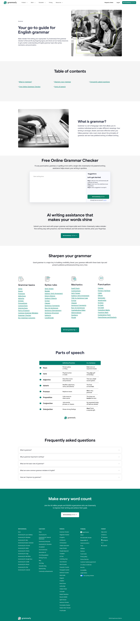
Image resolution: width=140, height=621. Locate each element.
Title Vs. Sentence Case (79, 298)
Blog (40, 560)
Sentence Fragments (52, 306)
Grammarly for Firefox (23, 551)
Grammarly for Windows (24, 537)
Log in (118, 2)
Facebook (105, 537)
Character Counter (64, 567)
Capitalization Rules (78, 310)
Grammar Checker (24, 315)
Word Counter (63, 564)
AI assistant (42, 547)
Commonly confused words (46, 571)
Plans (40, 532)
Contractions (76, 291)
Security (82, 567)
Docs (19, 532)
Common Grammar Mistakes (28, 313)
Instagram (105, 540)
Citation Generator (64, 545)
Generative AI (42, 552)
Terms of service (84, 559)
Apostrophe (102, 300)
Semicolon (101, 298)
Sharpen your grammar (62, 82)
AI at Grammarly (43, 549)
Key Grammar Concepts (26, 318)
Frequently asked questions (100, 82)
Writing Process (43, 558)
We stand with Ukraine (85, 537)
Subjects (48, 315)
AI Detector (63, 540)
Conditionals (49, 318)
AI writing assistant (43, 555)
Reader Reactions (64, 594)
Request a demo (109, 2)
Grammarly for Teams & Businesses (45, 538)
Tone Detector (63, 562)
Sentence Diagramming (53, 310)
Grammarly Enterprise (44, 541)
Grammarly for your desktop (25, 534)
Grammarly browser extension (25, 543)
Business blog (42, 568)
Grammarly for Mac (23, 540)
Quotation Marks (104, 310)
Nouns (20, 291)
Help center (104, 532)
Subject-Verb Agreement (54, 293)
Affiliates (82, 548)
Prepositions (22, 303)
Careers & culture (84, 543)
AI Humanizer (63, 543)
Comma (100, 288)
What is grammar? (25, 82)
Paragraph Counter (64, 570)
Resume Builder (63, 597)
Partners (82, 551)
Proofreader (63, 610)
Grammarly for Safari (23, 548)
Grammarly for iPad (23, 567)
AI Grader (62, 591)
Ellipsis (100, 295)
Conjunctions (23, 306)
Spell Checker (63, 599)
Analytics (62, 580)
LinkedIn (105, 545)
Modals (47, 291)
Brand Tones (63, 583)
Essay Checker (63, 548)
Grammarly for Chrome (24, 545)
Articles (21, 301)
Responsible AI (84, 540)
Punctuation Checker (65, 605)
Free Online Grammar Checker (30, 87)
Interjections (23, 308)
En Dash (101, 305)
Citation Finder (63, 589)
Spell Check (75, 288)
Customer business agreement (88, 562)
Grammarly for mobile (23, 562)
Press (81, 545)
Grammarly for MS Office (24, 556)
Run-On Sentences (51, 308)
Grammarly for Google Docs (25, 559)
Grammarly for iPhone (23, 564)
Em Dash (101, 308)
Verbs (20, 289)
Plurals (73, 317)
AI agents (62, 537)
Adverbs (21, 298)
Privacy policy (83, 556)
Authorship (62, 586)
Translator (62, 553)
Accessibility (83, 570)
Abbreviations (76, 313)
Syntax (47, 301)
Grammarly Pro (43, 534)
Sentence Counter (64, 572)
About (81, 535)
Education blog (42, 566)
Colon (100, 293)
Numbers (74, 315)
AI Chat (61, 556)
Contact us (103, 534)
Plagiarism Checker (64, 534)
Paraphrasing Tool (64, 551)
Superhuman (85, 532)
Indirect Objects (51, 298)
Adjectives (22, 296)
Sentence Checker (64, 602)
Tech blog (41, 563)
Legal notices (83, 573)
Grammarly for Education (45, 544)
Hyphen (100, 303)
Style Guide (62, 575)
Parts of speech (60, 87)
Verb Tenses (49, 289)
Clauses (47, 303)
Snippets (62, 578)
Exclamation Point (104, 315)
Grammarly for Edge (23, 553)
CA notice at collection (86, 564)
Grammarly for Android (24, 570)
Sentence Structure (52, 313)
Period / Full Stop (104, 291)
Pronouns (21, 294)
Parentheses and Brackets (107, 317)
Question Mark (103, 312)
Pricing (50, 2)
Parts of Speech (24, 311)
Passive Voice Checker (65, 608)
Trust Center (83, 554)
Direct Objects (50, 296)
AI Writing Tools (63, 559)
